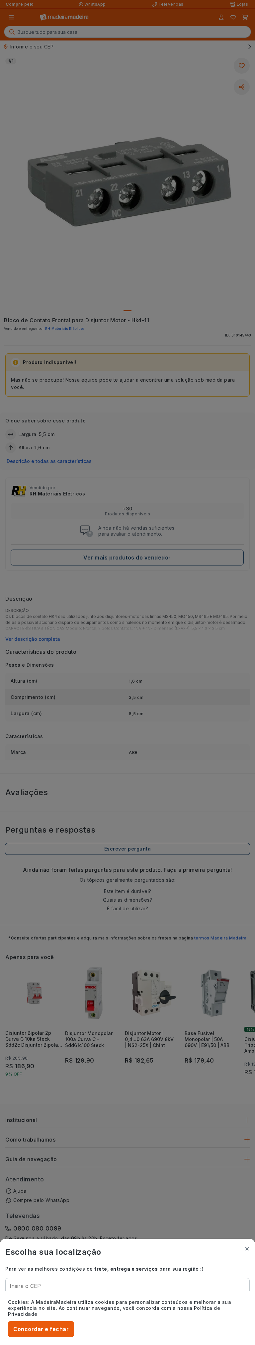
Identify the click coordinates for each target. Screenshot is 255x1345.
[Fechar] (247, 1249)
